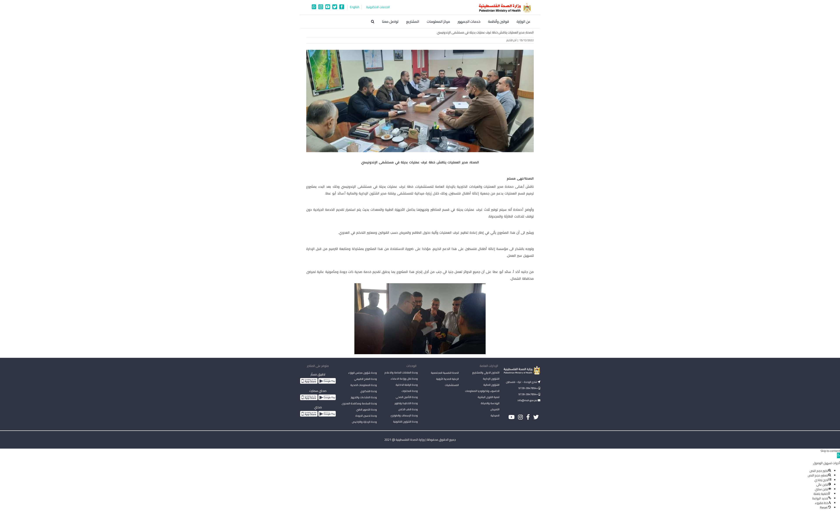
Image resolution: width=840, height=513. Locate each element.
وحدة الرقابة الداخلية (407, 384)
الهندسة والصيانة (490, 403)
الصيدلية (495, 415)
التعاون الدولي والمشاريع (485, 372)
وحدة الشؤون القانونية (405, 421)
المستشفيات (452, 384)
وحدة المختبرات (410, 390)
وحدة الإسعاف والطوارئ (404, 415)
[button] (372, 21)
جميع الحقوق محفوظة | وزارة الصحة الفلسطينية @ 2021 (420, 439)
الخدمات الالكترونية (378, 7)
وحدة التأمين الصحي (407, 397)
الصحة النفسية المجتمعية (445, 373)
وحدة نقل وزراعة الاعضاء (404, 378)
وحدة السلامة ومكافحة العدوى (359, 403)
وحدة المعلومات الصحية (363, 384)
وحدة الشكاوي (368, 391)
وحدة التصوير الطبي (366, 409)
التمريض (494, 409)
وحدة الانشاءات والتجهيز (364, 397)
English (354, 7)
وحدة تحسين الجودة (366, 415)
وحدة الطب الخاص (408, 409)
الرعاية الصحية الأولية (447, 378)
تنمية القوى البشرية (488, 397)
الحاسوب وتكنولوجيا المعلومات (482, 390)
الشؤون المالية (491, 384)
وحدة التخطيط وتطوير (406, 403)
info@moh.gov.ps (528, 400)
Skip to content (830, 451)
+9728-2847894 (528, 388)
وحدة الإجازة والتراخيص (364, 421)
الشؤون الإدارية (491, 378)
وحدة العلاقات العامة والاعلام (401, 372)
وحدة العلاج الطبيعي (365, 378)
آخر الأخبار (511, 40)
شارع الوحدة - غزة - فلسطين (522, 381)
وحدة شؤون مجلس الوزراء (362, 373)
